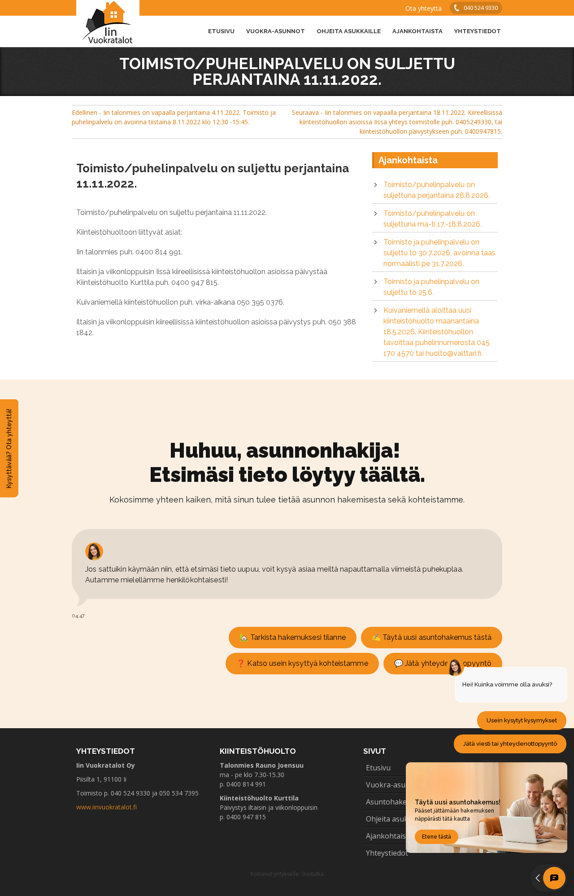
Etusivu (221, 31)
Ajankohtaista (417, 31)
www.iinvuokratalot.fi (106, 807)
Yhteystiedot (477, 31)
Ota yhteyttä (423, 8)
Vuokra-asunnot (275, 31)
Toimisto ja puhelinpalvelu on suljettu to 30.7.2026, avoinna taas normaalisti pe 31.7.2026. (439, 253)
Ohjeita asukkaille (349, 31)
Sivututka (312, 874)
